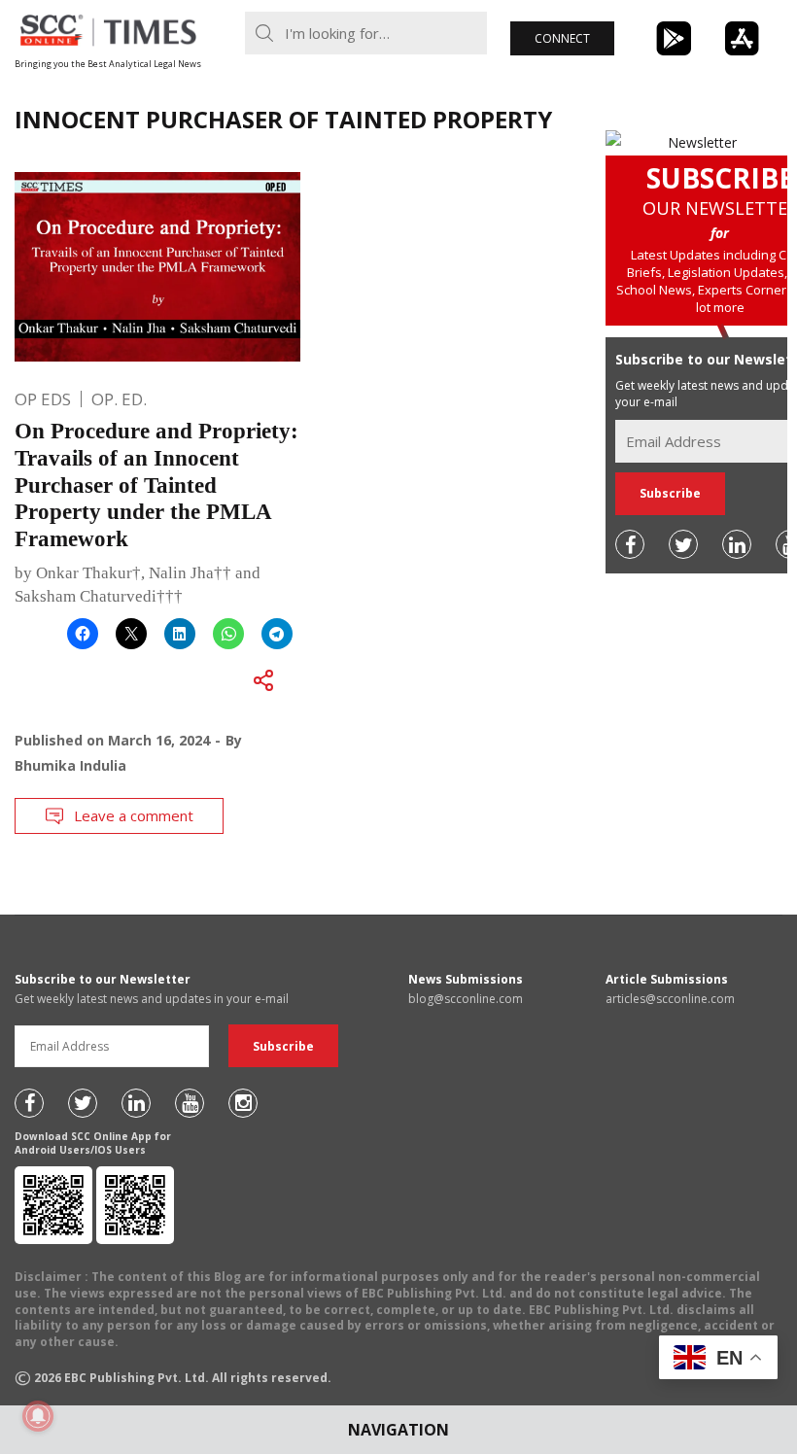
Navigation (398, 1429)
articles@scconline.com (670, 998)
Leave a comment (133, 815)
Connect (562, 38)
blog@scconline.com (465, 998)
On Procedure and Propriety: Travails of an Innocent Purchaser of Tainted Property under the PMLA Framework (156, 484)
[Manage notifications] (37, 1416)
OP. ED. (119, 399)
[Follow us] (629, 544)
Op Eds (43, 399)
